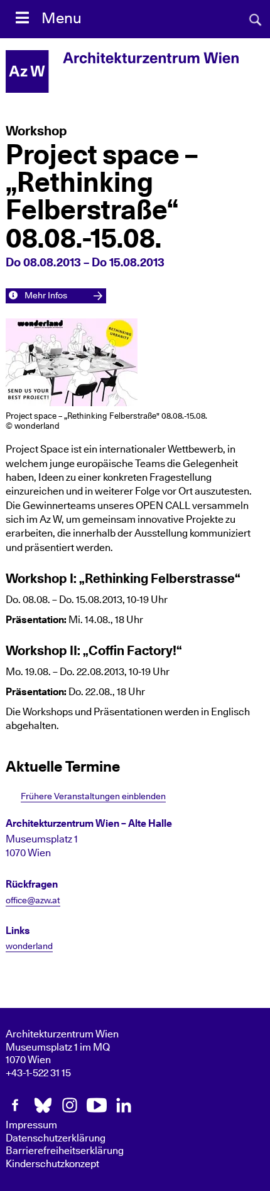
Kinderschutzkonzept (52, 1164)
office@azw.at (33, 900)
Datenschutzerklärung (55, 1138)
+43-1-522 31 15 (38, 1073)
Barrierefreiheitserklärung (65, 1151)
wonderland (29, 946)
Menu (61, 18)
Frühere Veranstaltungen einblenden (93, 796)
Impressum (31, 1125)
